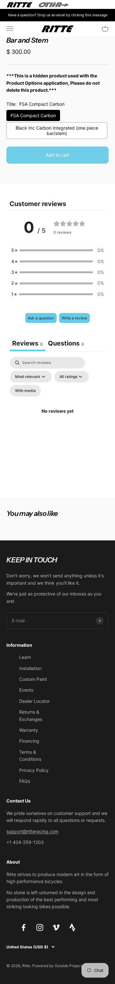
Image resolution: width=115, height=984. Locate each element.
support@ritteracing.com (32, 831)
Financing (29, 741)
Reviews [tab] (27, 343)
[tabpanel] (57, 419)
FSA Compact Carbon (33, 115)
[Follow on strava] (72, 930)
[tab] (66, 344)
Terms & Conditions (30, 755)
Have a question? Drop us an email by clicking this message (57, 15)
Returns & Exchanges (30, 715)
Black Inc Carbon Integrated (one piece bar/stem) (57, 130)
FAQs (24, 781)
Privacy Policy (34, 770)
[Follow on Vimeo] (56, 927)
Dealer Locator (34, 701)
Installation (30, 668)
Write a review (74, 318)
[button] (57, 250)
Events (26, 690)
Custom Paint (33, 679)
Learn (25, 657)
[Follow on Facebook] (23, 927)
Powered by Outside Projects (58, 965)
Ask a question (41, 318)
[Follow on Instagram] (39, 927)
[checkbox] (25, 390)
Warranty (28, 730)
